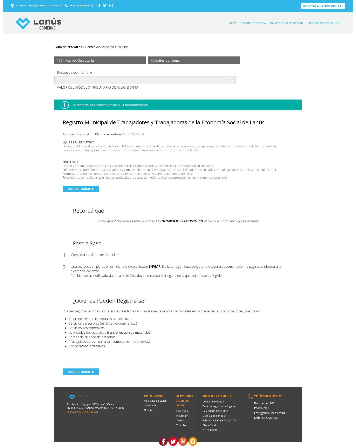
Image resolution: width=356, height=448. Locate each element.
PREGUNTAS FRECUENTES (323, 23)
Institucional (154, 396)
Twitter (180, 420)
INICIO (232, 23)
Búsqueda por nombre (74, 72)
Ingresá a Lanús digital (323, 6)
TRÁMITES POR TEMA (253, 23)
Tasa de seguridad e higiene (219, 406)
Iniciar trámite (81, 189)
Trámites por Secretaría (75, 60)
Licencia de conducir (214, 416)
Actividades (184, 396)
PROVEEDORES (211, 430)
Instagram (182, 416)
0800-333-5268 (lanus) (81, 5)
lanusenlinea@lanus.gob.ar (82, 411)
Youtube (181, 425)
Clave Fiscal (209, 425)
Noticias (148, 410)
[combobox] (145, 79)
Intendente (150, 405)
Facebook (182, 411)
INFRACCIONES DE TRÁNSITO (219, 420)
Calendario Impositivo (215, 411)
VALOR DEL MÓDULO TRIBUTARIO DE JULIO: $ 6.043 (97, 87)
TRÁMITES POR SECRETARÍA (286, 23)
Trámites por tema (165, 60)
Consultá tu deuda (213, 401)
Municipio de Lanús (155, 400)
